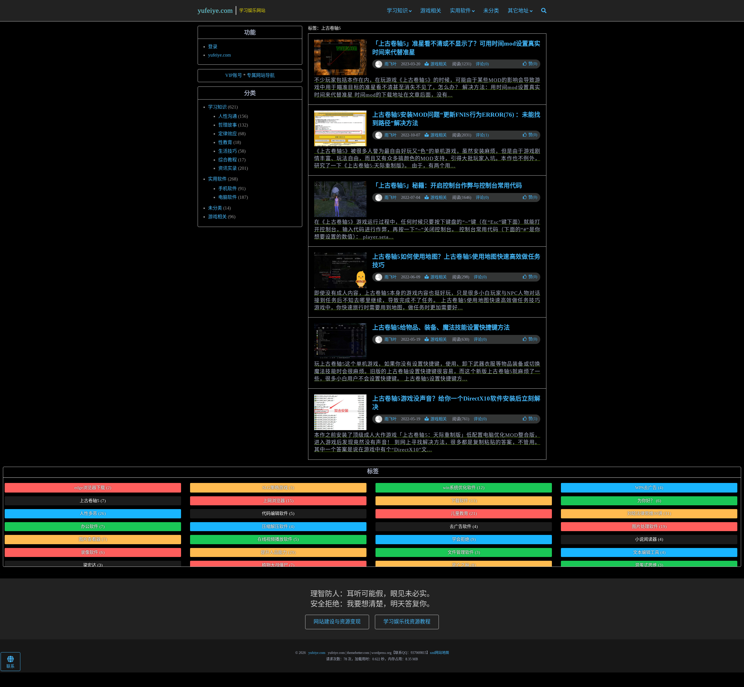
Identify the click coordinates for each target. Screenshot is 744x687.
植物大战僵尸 (278, 565)
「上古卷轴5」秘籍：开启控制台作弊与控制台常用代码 (447, 185)
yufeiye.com (215, 10)
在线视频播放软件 (278, 539)
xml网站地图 (439, 653)
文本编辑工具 (649, 552)
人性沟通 (227, 116)
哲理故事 (227, 124)
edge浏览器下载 (92, 487)
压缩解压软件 (278, 526)
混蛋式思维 (649, 565)
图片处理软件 (649, 526)
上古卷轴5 (93, 500)
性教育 (225, 142)
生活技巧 (227, 151)
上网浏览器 (278, 500)
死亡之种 (464, 565)
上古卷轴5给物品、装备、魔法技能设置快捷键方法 (441, 327)
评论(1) (482, 135)
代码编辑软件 (278, 513)
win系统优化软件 (463, 487)
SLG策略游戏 (278, 487)
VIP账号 (233, 75)
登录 (212, 46)
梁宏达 (93, 565)
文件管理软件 (464, 552)
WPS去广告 (649, 487)
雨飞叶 (390, 64)
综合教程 (227, 159)
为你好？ (649, 500)
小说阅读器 (649, 539)
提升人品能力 (278, 552)
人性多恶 (93, 513)
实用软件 (460, 11)
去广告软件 (464, 526)
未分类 (491, 11)
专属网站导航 (261, 75)
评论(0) (482, 64)
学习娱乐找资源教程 (406, 622)
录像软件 (93, 552)
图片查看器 (93, 539)
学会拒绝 (464, 539)
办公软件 (93, 526)
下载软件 (464, 500)
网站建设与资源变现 (337, 622)
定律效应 (227, 133)
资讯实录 (227, 168)
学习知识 (397, 11)
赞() (532, 64)
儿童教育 (464, 513)
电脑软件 (227, 197)
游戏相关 (430, 11)
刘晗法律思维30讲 (649, 513)
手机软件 (227, 188)
